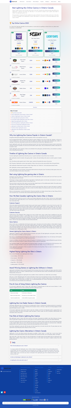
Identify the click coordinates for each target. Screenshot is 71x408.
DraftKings (36, 382)
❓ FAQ (12, 131)
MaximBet (36, 385)
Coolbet (36, 380)
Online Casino (22, 1)
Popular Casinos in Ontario (25, 367)
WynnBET (36, 390)
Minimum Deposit (35, 1)
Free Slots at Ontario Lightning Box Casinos (19, 127)
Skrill (49, 375)
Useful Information (60, 367)
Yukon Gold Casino (24, 380)
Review (35, 53)
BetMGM (36, 373)
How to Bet (58, 373)
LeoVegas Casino (23, 371)
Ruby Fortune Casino (24, 376)
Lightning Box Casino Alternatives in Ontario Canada (20, 129)
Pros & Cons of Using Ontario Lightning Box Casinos (20, 124)
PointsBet (36, 387)
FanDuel (36, 383)
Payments (41, 1)
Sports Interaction (37, 392)
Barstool (36, 369)
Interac (49, 382)
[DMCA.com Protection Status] (27, 400)
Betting (59, 1)
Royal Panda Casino (24, 373)
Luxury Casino (23, 382)
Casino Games (28, 1)
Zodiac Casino (23, 378)
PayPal (49, 369)
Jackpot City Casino (24, 369)
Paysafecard (50, 371)
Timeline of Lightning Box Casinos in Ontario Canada (20, 116)
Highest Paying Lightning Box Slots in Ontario (19, 121)
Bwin (36, 376)
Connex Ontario (59, 369)
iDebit (49, 378)
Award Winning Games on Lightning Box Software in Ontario (22, 122)
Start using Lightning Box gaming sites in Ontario (19, 117)
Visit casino (35, 50)
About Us (58, 371)
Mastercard (50, 380)
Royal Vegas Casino (24, 375)
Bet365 (36, 371)
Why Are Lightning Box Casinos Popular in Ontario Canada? (22, 114)
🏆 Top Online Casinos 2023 (16, 112)
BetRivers (36, 375)
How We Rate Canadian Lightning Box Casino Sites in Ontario (22, 119)
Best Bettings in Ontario (39, 367)
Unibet (36, 389)
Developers (47, 1)
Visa (49, 376)
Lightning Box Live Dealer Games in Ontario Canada (20, 126)
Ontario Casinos (53, 1)
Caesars (36, 378)
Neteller (49, 373)
